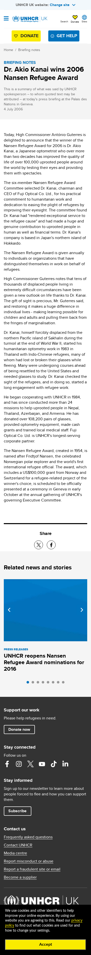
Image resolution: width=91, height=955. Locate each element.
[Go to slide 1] (29, 683)
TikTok (53, 764)
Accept (45, 944)
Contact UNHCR (18, 845)
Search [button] (64, 21)
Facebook (7, 764)
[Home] (29, 19)
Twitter (30, 764)
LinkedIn (65, 764)
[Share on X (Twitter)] (38, 544)
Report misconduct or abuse (28, 861)
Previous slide (9, 610)
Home (8, 49)
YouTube (42, 764)
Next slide (82, 610)
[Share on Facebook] (51, 544)
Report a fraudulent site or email (32, 869)
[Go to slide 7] (59, 683)
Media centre (15, 853)
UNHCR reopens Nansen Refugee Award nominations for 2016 (44, 662)
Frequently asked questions (28, 837)
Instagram (18, 764)
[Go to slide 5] (49, 683)
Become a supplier (20, 877)
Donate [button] (75, 21)
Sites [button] (84, 21)
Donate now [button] (19, 729)
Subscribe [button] (17, 811)
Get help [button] (67, 35)
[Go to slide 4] (44, 683)
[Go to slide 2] (34, 683)
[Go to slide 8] (64, 683)
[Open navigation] (6, 19)
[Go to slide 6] (54, 683)
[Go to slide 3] (39, 683)
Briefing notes (29, 49)
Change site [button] (60, 4)
